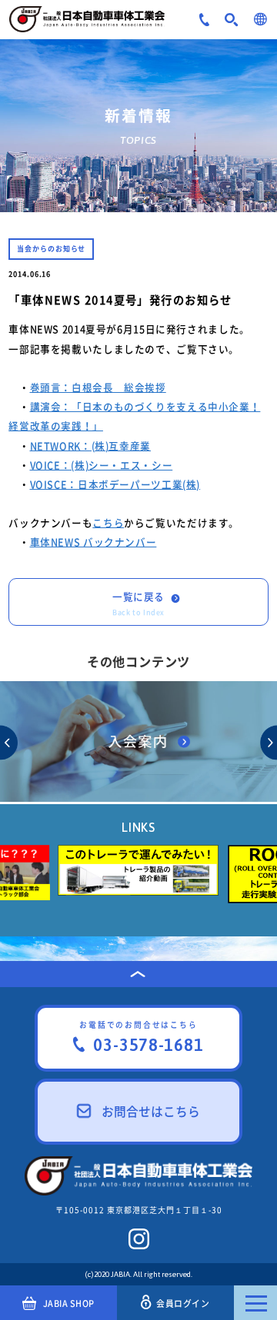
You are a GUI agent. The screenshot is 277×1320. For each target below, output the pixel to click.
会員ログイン (182, 1303)
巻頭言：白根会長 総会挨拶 (98, 387)
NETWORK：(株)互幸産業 (90, 445)
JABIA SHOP (69, 1303)
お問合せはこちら (151, 1111)
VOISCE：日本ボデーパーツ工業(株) (115, 484)
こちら (108, 522)
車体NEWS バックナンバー (93, 541)
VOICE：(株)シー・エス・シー (101, 464)
